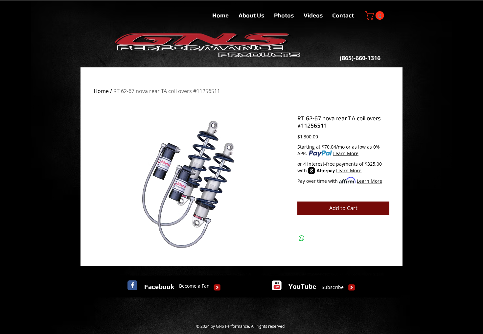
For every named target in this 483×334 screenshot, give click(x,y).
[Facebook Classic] (132, 285)
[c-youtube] (277, 285)
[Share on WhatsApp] (302, 238)
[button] (375, 15)
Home (101, 91)
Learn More (345, 153)
